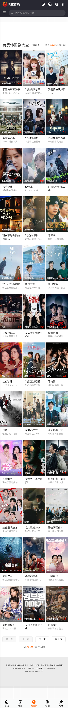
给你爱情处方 (9, 527)
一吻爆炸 (53, 576)
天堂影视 (9, 665)
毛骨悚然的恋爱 (56, 138)
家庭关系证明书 (11, 89)
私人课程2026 (32, 527)
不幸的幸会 (31, 576)
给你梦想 (30, 284)
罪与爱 (51, 381)
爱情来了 (30, 186)
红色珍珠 (7, 381)
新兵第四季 (8, 138)
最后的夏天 (8, 624)
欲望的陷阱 (31, 138)
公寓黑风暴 (8, 332)
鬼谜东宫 (7, 576)
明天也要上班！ (56, 430)
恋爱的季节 (31, 430)
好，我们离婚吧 (11, 284)
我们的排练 (31, 235)
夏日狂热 (53, 284)
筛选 (36, 44)
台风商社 (53, 624)
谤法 (4, 430)
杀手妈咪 (7, 186)
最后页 (58, 639)
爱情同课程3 (55, 527)
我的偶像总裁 (32, 89)
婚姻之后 (53, 332)
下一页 (42, 639)
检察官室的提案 (56, 478)
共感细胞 (7, 478)
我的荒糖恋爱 (32, 381)
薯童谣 (51, 235)
